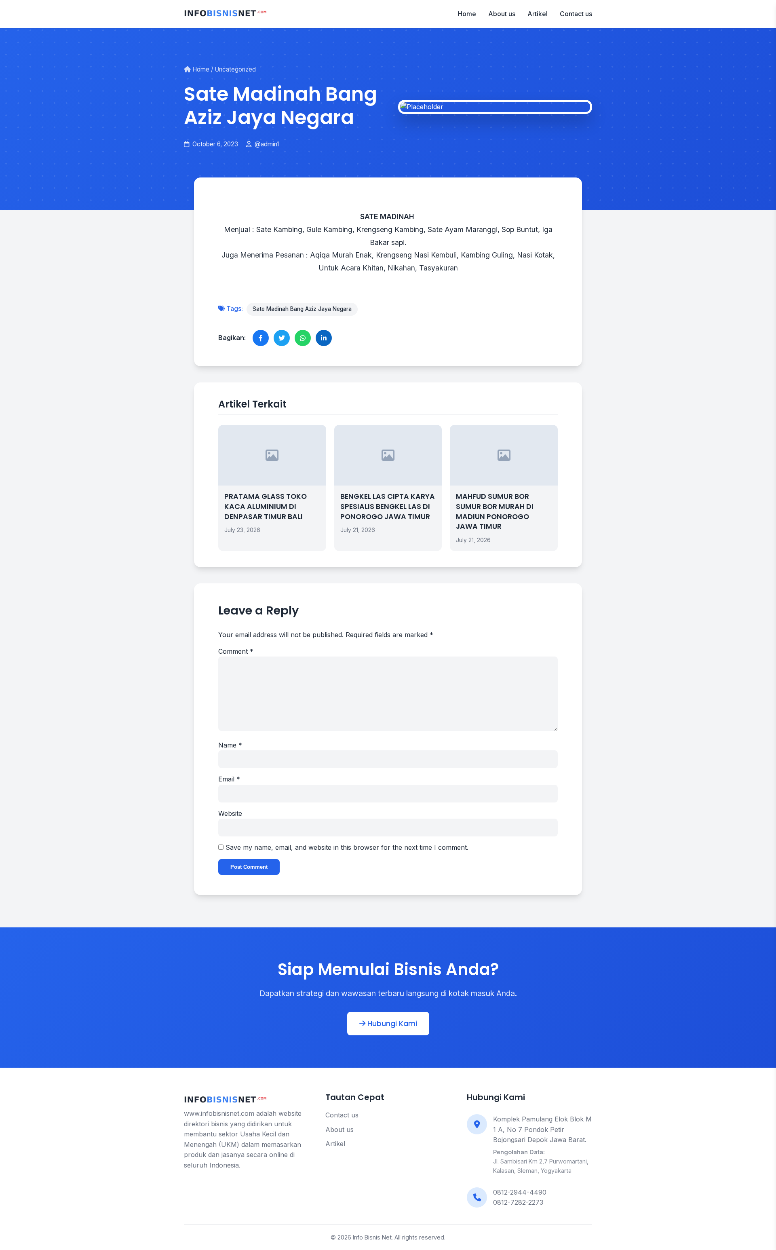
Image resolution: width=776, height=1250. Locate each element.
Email (229, 779)
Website (230, 813)
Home (467, 14)
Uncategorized (235, 69)
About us (501, 14)
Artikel (537, 14)
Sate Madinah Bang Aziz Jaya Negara (302, 309)
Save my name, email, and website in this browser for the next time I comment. (347, 847)
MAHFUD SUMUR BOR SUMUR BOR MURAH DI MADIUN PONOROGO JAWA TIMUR (495, 511)
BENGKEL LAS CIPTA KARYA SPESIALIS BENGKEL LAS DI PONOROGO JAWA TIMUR (387, 506)
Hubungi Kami (391, 1023)
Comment (235, 651)
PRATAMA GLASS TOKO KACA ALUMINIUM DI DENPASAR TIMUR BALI (265, 506)
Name (230, 745)
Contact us (576, 14)
